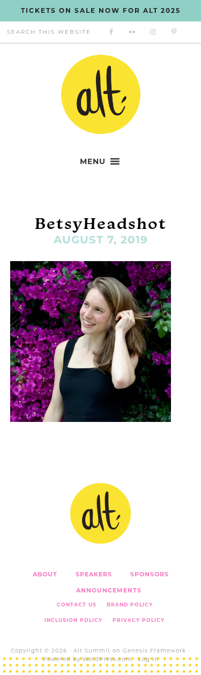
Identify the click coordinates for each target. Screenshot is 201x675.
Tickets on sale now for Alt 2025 (101, 10)
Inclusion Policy (73, 620)
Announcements (109, 590)
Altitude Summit (101, 94)
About (45, 574)
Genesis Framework (154, 650)
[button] (93, 161)
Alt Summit (91, 650)
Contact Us (76, 604)
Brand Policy (130, 604)
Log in (148, 659)
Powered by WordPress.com (87, 659)
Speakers (94, 574)
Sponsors (149, 574)
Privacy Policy (139, 620)
